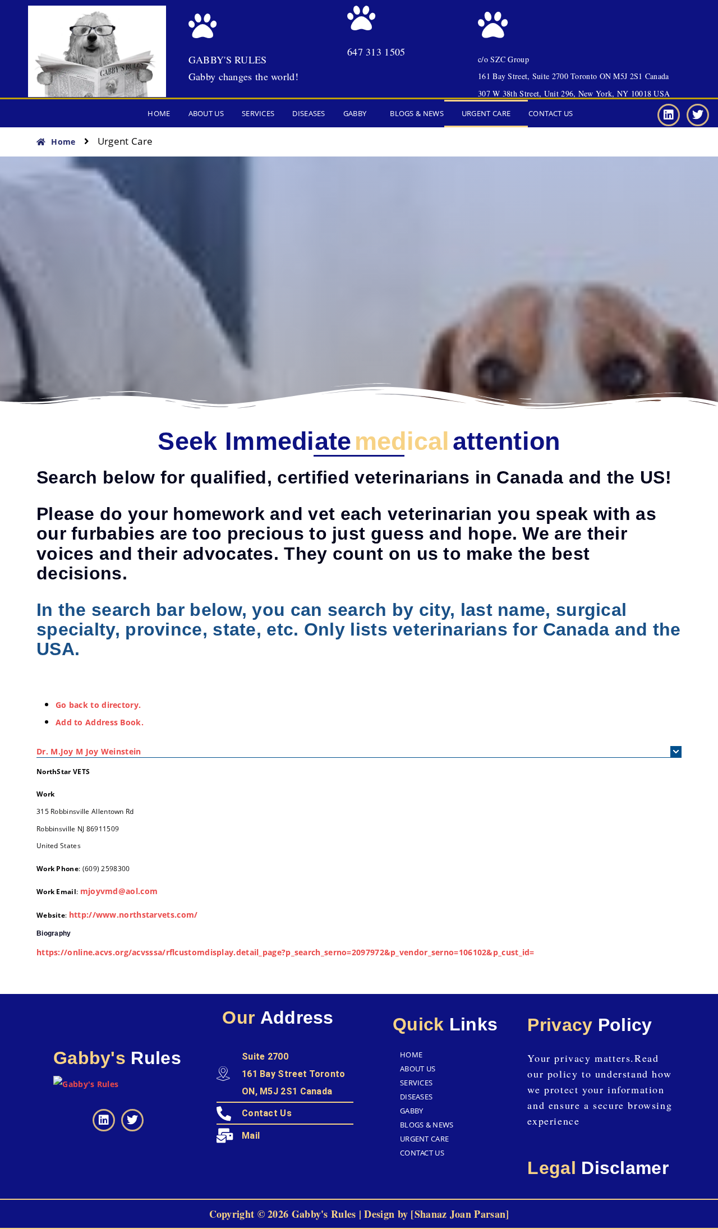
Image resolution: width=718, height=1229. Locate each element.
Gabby (355, 113)
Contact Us (550, 113)
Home (159, 113)
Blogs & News (417, 113)
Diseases (308, 113)
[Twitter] (698, 115)
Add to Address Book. (100, 722)
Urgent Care (486, 113)
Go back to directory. (98, 704)
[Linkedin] (668, 115)
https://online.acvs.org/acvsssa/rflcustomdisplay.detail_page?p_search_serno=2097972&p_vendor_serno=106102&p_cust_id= (285, 952)
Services (258, 113)
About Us (206, 113)
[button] (358, 113)
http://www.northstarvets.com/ (133, 914)
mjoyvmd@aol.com (119, 891)
